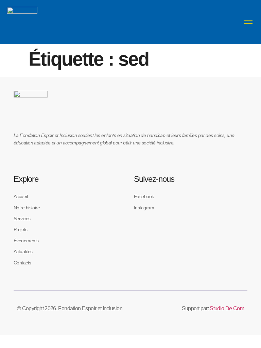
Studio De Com (227, 308)
